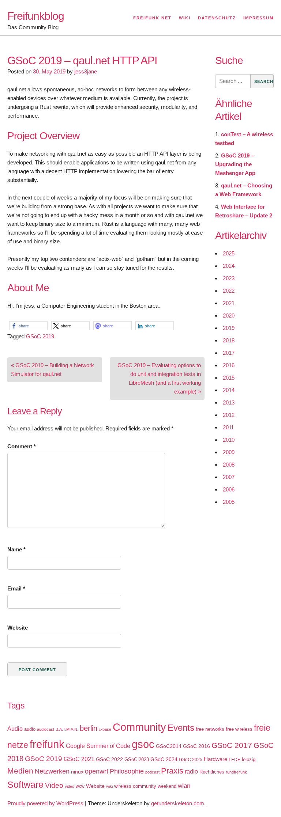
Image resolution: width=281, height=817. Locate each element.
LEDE (234, 759)
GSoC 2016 (196, 746)
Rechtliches (211, 772)
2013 (229, 402)
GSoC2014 (168, 746)
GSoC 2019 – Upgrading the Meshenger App (235, 164)
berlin (88, 728)
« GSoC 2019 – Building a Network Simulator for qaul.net (52, 369)
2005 (229, 502)
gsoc (143, 744)
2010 (229, 440)
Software (25, 785)
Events (181, 728)
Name (16, 549)
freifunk (47, 744)
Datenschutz (217, 18)
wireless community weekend (145, 786)
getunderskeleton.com (177, 803)
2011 (228, 427)
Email (16, 588)
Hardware (215, 759)
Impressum (258, 18)
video (69, 786)
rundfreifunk (236, 772)
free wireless (239, 729)
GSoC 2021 (79, 759)
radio (191, 771)
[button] (28, 325)
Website (17, 627)
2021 (229, 303)
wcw (80, 786)
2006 (229, 489)
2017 (229, 353)
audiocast (45, 729)
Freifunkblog (35, 16)
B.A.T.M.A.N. (67, 729)
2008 (229, 464)
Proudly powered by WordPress (45, 803)
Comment (21, 446)
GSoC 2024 (163, 759)
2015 (229, 378)
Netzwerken (52, 771)
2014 (229, 390)
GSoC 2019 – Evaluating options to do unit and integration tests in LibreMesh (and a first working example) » (159, 378)
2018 (229, 340)
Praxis (172, 770)
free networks (210, 729)
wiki (109, 786)
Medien (20, 771)
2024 (229, 266)
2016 (229, 365)
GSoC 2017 (231, 745)
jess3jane (85, 71)
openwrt (96, 771)
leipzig (248, 759)
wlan (184, 785)
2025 (229, 253)
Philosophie (127, 771)
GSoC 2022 (109, 759)
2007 (229, 477)
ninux (77, 772)
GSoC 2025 (190, 759)
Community (139, 727)
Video (54, 785)
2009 (229, 452)
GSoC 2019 (40, 336)
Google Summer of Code (98, 745)
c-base (105, 729)
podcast (152, 772)
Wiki (185, 18)
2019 (229, 328)
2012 (229, 415)
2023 (229, 278)
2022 (229, 291)
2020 (229, 315)
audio (29, 729)
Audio (15, 729)
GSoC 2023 (136, 759)
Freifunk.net (152, 18)
